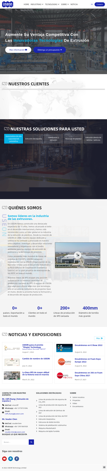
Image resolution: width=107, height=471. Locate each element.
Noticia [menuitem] (74, 4)
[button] (77, 255)
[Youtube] (4, 458)
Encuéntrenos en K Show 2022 (88, 345)
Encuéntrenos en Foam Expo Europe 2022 (88, 360)
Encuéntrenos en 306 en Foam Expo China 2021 (88, 374)
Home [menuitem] (26, 4)
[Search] (31, 442)
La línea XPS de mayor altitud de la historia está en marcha (35, 373)
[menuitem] (37, 4)
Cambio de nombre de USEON (36, 358)
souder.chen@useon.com (15, 432)
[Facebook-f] (16, 458)
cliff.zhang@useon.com (14, 413)
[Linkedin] (10, 458)
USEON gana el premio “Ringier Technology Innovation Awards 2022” (34, 347)
